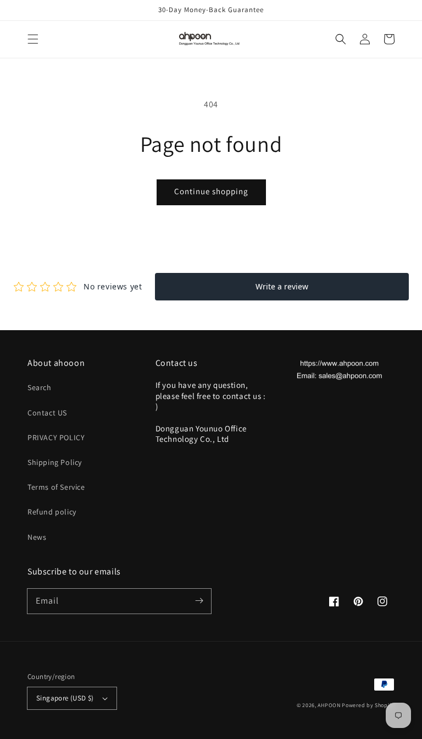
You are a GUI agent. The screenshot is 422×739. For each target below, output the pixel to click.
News (36, 537)
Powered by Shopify (368, 705)
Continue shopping (211, 191)
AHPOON (329, 705)
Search (39, 387)
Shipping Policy (54, 462)
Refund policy (51, 512)
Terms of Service (56, 487)
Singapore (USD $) (65, 698)
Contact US (47, 413)
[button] (33, 39)
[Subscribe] (199, 601)
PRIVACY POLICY (56, 437)
